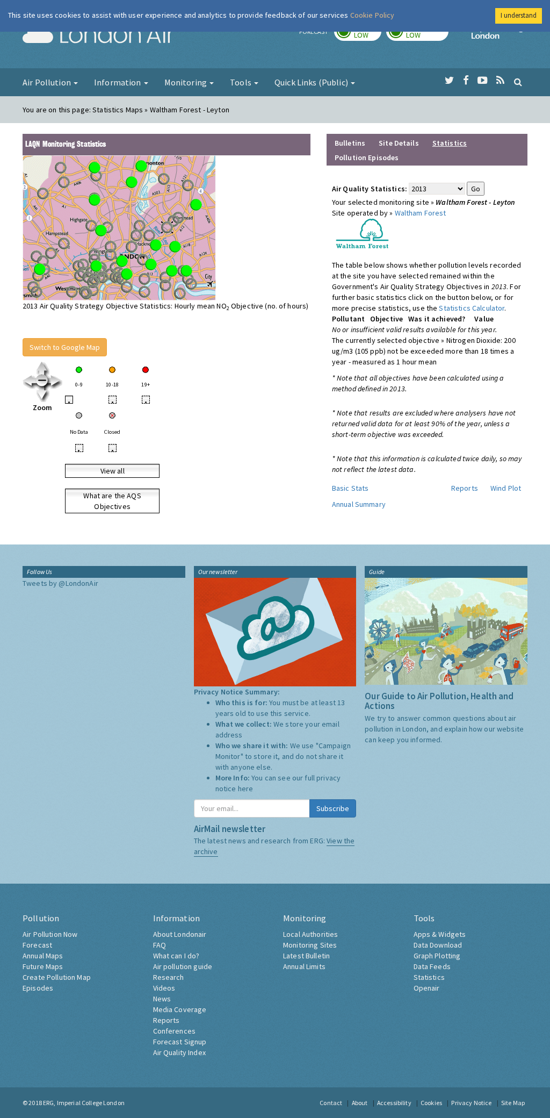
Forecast (37, 945)
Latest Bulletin (306, 956)
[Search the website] (518, 81)
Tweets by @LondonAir (60, 583)
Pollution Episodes (367, 157)
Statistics (429, 977)
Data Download (438, 945)
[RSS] (500, 80)
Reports (464, 488)
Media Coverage (180, 1009)
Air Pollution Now (50, 934)
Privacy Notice (471, 1103)
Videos (164, 988)
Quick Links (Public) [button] (312, 82)
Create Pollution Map (57, 977)
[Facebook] (466, 80)
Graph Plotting (437, 956)
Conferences (174, 1031)
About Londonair (180, 934)
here (246, 788)
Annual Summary (359, 504)
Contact (331, 1103)
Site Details (399, 143)
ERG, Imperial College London (84, 1103)
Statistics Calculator (471, 308)
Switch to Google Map (65, 347)
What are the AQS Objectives (112, 501)
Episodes (38, 988)
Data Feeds (432, 966)
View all (112, 471)
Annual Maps (43, 956)
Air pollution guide (183, 966)
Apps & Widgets (440, 934)
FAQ (159, 945)
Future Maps (43, 966)
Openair (427, 988)
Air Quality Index (179, 1052)
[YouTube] (482, 80)
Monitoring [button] (186, 82)
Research (168, 977)
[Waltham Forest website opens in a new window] (362, 233)
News (162, 999)
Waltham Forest (420, 213)
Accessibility (394, 1103)
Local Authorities (310, 934)
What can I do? (176, 956)
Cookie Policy (372, 15)
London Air (98, 35)
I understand (519, 15)
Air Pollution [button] (48, 82)
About (360, 1103)
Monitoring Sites (310, 945)
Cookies (431, 1103)
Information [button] (118, 82)
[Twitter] (449, 80)
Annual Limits (304, 966)
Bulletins (350, 143)
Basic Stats (350, 488)
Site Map (513, 1103)
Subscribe (332, 808)
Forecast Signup (180, 1042)
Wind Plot (505, 488)
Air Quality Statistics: (369, 189)
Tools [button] (241, 82)
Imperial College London (499, 35)
